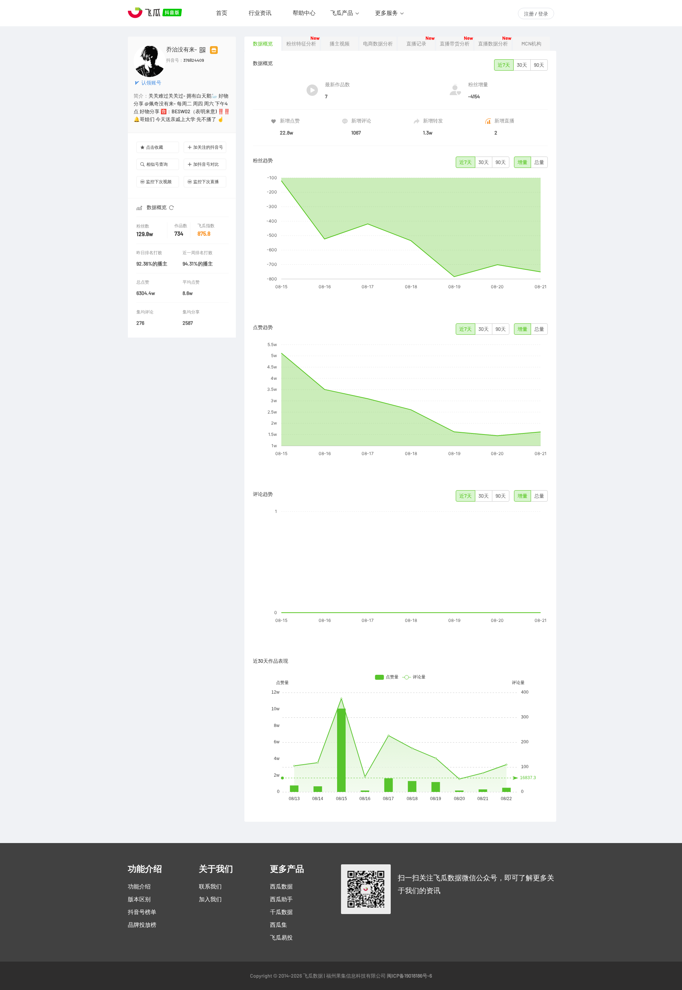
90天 (539, 65)
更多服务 (386, 13)
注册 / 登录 (536, 14)
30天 (522, 65)
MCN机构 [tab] (531, 44)
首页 (221, 13)
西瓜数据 (281, 886)
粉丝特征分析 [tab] (301, 44)
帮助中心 (304, 13)
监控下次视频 (159, 181)
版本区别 (139, 899)
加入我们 (210, 899)
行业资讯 (260, 13)
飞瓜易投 (281, 937)
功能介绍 (139, 886)
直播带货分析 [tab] (455, 44)
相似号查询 (157, 164)
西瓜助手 (281, 899)
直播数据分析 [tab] (493, 44)
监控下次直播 (206, 181)
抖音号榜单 (142, 912)
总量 (539, 162)
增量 (522, 162)
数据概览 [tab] (263, 44)
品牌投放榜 (142, 924)
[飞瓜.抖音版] (156, 13)
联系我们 (210, 886)
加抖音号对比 (206, 164)
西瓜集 (278, 924)
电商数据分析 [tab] (378, 44)
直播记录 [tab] (416, 44)
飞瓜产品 (341, 13)
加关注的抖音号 (208, 147)
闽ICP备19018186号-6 (409, 976)
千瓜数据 (281, 912)
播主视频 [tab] (340, 44)
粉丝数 (142, 226)
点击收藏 (154, 147)
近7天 (504, 65)
